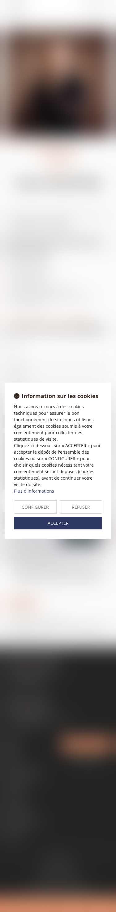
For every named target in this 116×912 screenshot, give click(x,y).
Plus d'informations (34, 491)
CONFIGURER (35, 507)
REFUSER (81, 507)
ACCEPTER (58, 523)
